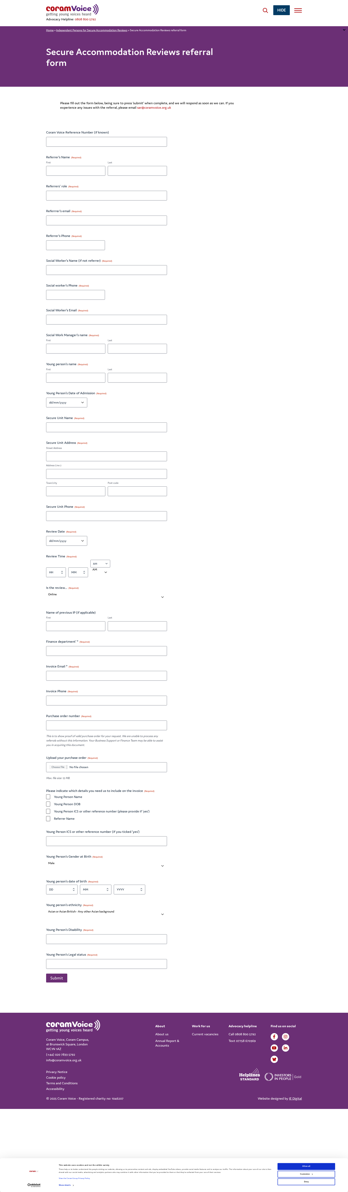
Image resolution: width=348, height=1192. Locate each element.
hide (281, 10)
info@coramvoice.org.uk (63, 1060)
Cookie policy (56, 1077)
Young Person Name (68, 797)
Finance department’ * (68, 641)
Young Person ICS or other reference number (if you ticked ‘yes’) (93, 831)
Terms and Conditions (62, 1083)
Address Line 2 (53, 465)
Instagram (285, 1036)
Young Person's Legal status (71, 954)
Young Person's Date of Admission (76, 393)
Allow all (306, 1166)
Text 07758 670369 (242, 1041)
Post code (113, 482)
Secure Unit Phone (65, 506)
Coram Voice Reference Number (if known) (77, 132)
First (48, 162)
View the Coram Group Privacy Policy (74, 1178)
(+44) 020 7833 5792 (60, 1054)
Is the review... (62, 587)
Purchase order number (68, 716)
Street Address (54, 447)
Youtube (274, 1048)
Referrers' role (62, 186)
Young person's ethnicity (69, 905)
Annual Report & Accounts (167, 1043)
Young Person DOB (67, 804)
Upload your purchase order (72, 757)
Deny (306, 1182)
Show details (65, 1185)
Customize (305, 1174)
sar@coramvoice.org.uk (154, 107)
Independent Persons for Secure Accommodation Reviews (91, 30)
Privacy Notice (56, 1072)
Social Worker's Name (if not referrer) (79, 260)
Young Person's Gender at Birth (74, 856)
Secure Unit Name (65, 418)
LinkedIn (285, 1048)
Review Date (61, 531)
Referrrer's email (64, 211)
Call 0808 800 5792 (242, 1034)
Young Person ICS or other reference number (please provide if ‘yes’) (101, 811)
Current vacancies (205, 1034)
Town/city (51, 482)
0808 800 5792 (85, 19)
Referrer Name (64, 819)
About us (161, 1034)
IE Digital (295, 1098)
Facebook (274, 1036)
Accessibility (55, 1089)
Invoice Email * (62, 666)
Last (110, 162)
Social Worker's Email (67, 310)
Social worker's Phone (67, 285)
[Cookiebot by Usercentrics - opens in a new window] (34, 1185)
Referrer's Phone (64, 236)
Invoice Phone (62, 691)
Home (50, 30)
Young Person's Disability (69, 929)
